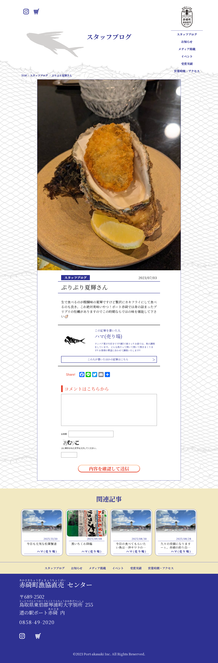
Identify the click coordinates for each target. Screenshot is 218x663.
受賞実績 (187, 64)
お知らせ (186, 42)
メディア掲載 (186, 49)
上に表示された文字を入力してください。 (79, 448)
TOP (24, 75)
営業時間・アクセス (187, 71)
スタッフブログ (187, 34)
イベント (187, 56)
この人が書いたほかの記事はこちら (107, 359)
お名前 (64, 434)
